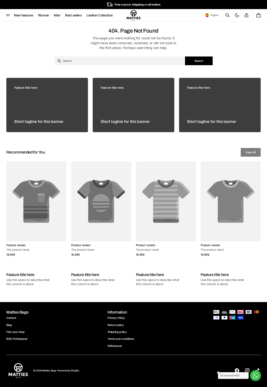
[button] (211, 15)
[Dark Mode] (237, 15)
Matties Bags (49, 370)
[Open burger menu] (8, 15)
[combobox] (119, 60)
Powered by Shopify (68, 370)
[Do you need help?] (255, 375)
